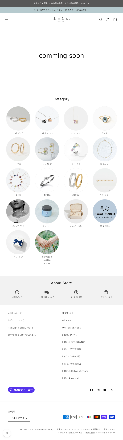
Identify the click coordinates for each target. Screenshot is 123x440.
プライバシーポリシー (80, 429)
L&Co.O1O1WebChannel (75, 371)
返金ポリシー (62, 429)
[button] (6, 19)
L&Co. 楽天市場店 (71, 349)
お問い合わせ (15, 313)
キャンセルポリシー (106, 433)
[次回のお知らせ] (116, 3)
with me (66, 320)
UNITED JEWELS (71, 327)
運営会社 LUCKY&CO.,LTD (22, 334)
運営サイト (68, 313)
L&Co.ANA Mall (70, 378)
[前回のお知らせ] (6, 3)
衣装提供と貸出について (21, 327)
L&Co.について (16, 320)
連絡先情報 (90, 433)
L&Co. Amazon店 (71, 363)
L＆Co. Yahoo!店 (71, 356)
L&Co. (32, 429)
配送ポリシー (109, 429)
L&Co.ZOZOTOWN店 (73, 342)
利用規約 (97, 429)
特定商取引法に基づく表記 (71, 433)
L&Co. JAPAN (69, 334)
